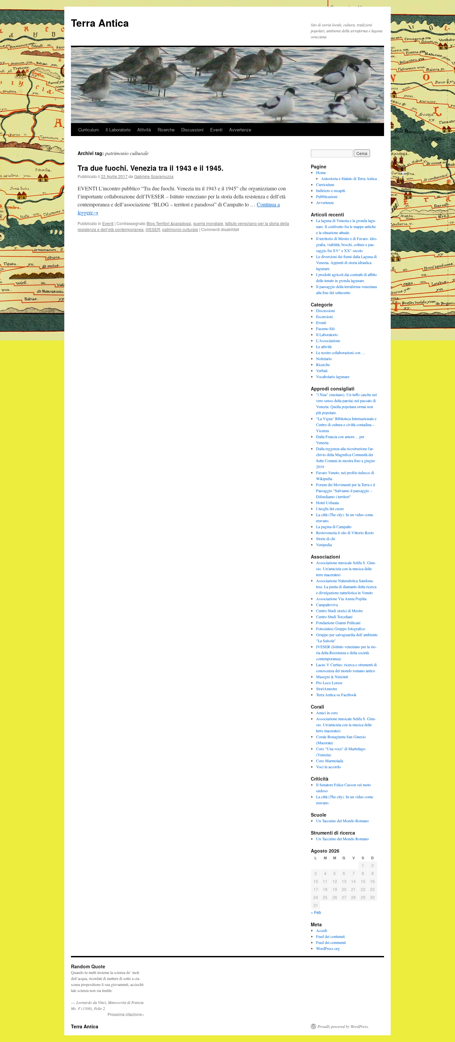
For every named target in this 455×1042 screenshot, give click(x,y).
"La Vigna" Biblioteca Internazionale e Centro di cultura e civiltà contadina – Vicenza (346, 424)
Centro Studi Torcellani (334, 616)
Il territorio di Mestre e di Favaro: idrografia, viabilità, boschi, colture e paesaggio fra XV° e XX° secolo (346, 244)
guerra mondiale (208, 223)
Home (321, 172)
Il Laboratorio (118, 129)
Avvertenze (240, 129)
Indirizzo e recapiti (330, 190)
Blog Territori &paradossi (169, 223)
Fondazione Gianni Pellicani (338, 622)
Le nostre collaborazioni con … (340, 352)
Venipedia (324, 544)
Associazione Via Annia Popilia (341, 598)
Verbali (321, 370)
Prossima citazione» (126, 1014)
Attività (144, 129)
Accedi (321, 930)
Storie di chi (325, 538)
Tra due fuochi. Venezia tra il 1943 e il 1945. (151, 168)
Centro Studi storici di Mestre (339, 610)
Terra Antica (100, 22)
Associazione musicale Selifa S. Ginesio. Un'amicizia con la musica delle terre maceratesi (346, 568)
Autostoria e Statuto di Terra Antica (349, 178)
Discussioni (192, 129)
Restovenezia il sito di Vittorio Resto (345, 532)
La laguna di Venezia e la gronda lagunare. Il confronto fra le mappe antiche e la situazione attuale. (346, 226)
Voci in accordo (328, 766)
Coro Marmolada (329, 760)
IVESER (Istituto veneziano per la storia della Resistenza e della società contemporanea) (346, 652)
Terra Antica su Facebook (336, 694)
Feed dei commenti (331, 942)
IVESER (153, 229)
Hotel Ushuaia (327, 502)
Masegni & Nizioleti (332, 676)
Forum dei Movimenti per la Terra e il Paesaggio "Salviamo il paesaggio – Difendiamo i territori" (345, 490)
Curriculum (88, 129)
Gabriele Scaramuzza (154, 176)
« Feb (316, 912)
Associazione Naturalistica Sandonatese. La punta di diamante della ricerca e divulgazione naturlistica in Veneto (346, 586)
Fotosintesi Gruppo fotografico (340, 628)
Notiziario (324, 358)
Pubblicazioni (326, 196)
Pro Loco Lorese (329, 682)
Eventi (216, 129)
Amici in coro (327, 712)
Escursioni (324, 316)
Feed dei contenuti (330, 936)
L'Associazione (328, 340)
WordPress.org (328, 948)
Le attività (323, 346)
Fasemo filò (325, 328)
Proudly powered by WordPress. (343, 1026)
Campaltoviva (327, 604)
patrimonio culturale (180, 229)
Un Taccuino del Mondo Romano (342, 820)
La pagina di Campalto (333, 526)
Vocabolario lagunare (332, 376)
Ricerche (166, 129)
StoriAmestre (326, 688)
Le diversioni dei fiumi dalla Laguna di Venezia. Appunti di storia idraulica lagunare (346, 262)
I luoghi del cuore (330, 508)
